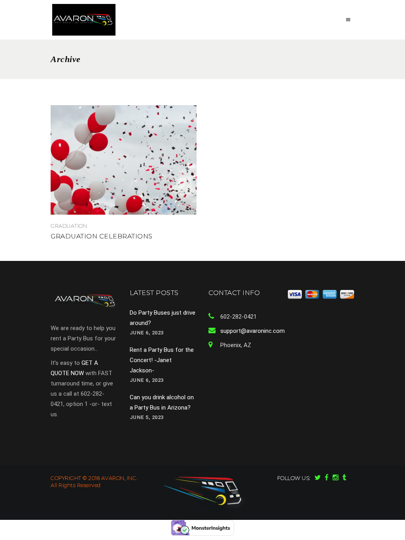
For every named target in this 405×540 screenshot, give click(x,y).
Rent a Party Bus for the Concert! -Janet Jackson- (162, 360)
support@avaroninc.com (252, 330)
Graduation (69, 226)
